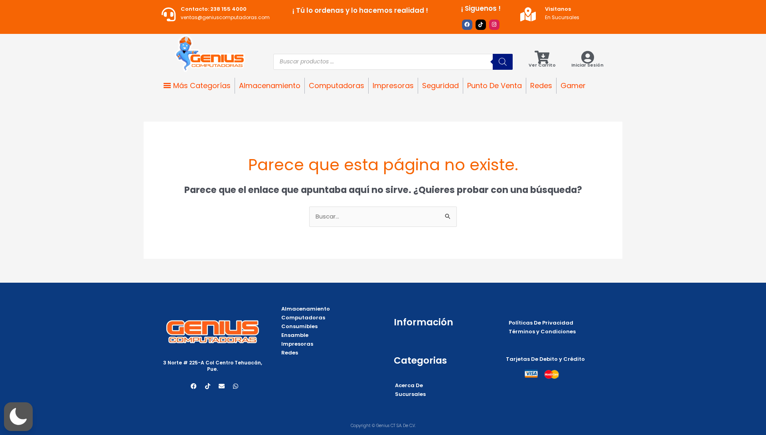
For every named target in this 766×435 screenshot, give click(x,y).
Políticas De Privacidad (541, 323)
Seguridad (440, 86)
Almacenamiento (269, 86)
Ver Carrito (542, 65)
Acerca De (409, 385)
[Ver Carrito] (542, 57)
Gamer (573, 86)
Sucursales (410, 394)
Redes (541, 86)
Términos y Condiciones (542, 331)
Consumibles (299, 326)
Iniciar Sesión (587, 65)
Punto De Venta (494, 86)
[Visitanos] (528, 14)
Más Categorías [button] (202, 86)
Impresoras (393, 86)
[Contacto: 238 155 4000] (169, 14)
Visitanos (558, 9)
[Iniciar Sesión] (587, 57)
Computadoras (336, 86)
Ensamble (294, 335)
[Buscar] (503, 62)
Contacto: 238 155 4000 (214, 9)
